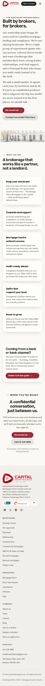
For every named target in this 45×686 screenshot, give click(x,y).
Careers (6, 618)
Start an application (11, 637)
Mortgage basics (10, 577)
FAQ (4, 596)
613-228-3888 (8, 649)
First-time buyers (10, 582)
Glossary (6, 591)
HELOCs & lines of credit (13, 551)
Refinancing (8, 537)
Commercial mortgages (13, 546)
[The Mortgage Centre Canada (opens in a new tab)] (21, 503)
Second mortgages (11, 556)
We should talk (13, 110)
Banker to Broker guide (20, 375)
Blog (5, 623)
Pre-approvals (9, 528)
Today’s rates (8, 565)
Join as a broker (9, 627)
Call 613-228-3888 (22, 442)
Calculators (8, 587)
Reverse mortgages (11, 560)
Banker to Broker (10, 632)
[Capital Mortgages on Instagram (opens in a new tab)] (21, 510)
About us (7, 609)
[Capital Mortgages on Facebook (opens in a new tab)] (5, 510)
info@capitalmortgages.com (15, 654)
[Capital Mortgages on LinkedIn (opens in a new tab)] (16, 510)
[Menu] (40, 3)
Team (5, 613)
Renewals (7, 532)
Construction (8, 542)
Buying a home (9, 523)
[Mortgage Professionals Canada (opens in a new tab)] (34, 503)
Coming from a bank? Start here (20, 117)
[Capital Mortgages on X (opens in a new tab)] (10, 510)
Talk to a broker (29, 4)
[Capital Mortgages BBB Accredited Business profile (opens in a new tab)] (7, 503)
